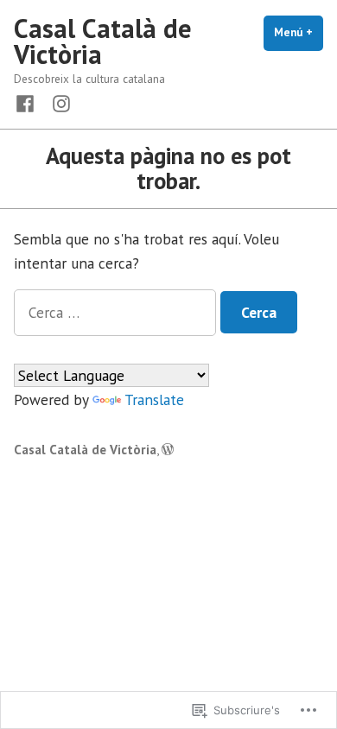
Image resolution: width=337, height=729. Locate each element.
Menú (298, 32)
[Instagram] (58, 102)
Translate (154, 399)
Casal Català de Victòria (103, 41)
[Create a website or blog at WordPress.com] (168, 449)
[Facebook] (28, 102)
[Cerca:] (117, 312)
